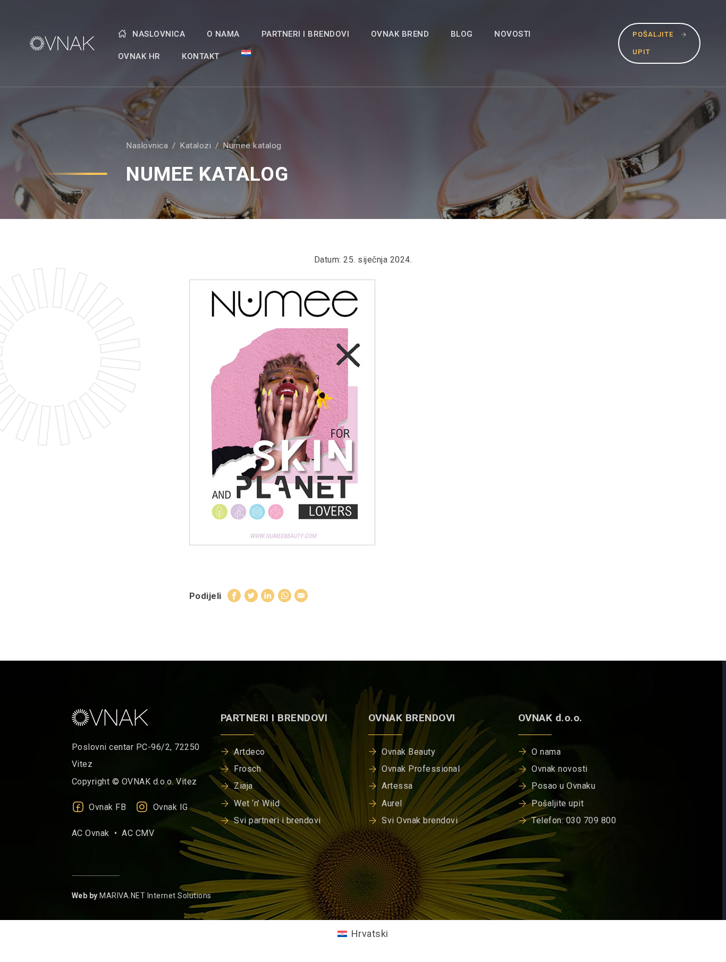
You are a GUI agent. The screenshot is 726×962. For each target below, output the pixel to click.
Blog (462, 34)
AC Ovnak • (97, 833)
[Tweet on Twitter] (251, 595)
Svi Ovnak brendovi (420, 820)
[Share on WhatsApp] (284, 595)
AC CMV (138, 833)
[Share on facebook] (234, 595)
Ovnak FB (106, 807)
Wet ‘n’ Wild (257, 803)
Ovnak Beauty (408, 752)
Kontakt (201, 56)
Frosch (247, 769)
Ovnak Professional (421, 769)
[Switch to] (245, 52)
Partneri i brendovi (305, 34)
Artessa (397, 786)
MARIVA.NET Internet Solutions (155, 895)
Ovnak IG (169, 807)
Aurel (392, 803)
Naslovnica (157, 34)
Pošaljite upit (652, 42)
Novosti (512, 34)
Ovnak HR (139, 56)
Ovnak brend (400, 34)
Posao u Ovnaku (563, 786)
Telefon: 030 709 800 (573, 820)
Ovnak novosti (559, 769)
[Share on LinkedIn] (267, 595)
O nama (223, 34)
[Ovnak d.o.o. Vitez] (60, 43)
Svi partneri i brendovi (277, 820)
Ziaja (243, 786)
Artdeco (249, 752)
